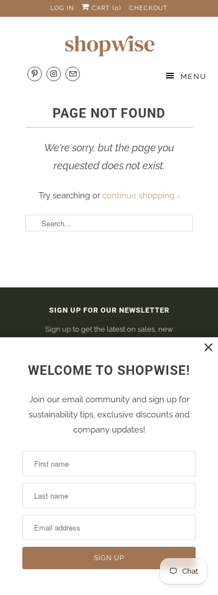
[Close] (208, 347)
